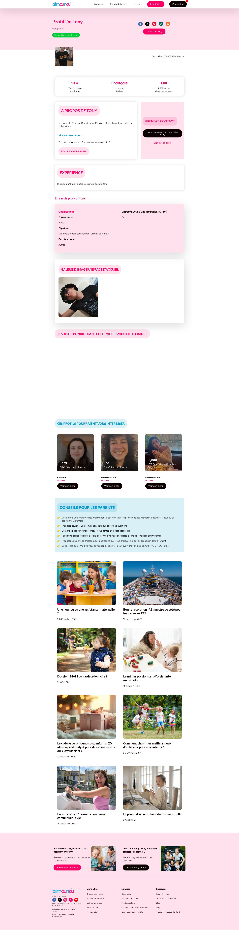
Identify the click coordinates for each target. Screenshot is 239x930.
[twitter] (60, 900)
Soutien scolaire (128, 903)
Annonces (98, 4)
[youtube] (76, 900)
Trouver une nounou (96, 894)
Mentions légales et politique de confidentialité (63, 915)
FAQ (158, 907)
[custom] (71, 900)
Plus (136, 4)
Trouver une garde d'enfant (168, 912)
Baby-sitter (126, 894)
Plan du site (92, 912)
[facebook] (54, 900)
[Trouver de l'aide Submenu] (127, 4)
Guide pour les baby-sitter (132, 912)
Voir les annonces (94, 903)
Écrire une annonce (95, 898)
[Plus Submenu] (140, 4)
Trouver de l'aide (117, 4)
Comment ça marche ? (166, 898)
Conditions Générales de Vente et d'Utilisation (63, 911)
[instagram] (65, 900)
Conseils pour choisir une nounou (135, 907)
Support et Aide (162, 894)
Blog (158, 903)
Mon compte (92, 907)
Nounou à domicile (129, 898)
